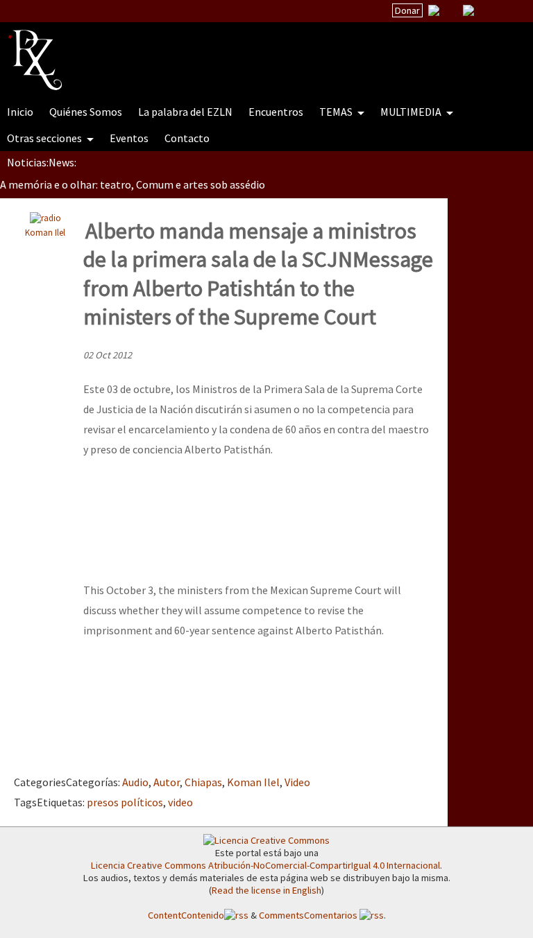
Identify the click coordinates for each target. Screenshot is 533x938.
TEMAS (337, 112)
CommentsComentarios (309, 915)
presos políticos (125, 802)
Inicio (20, 112)
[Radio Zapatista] (272, 51)
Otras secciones (45, 138)
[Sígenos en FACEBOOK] (485, 10)
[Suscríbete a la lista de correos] (433, 12)
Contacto (187, 138)
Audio (135, 782)
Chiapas (203, 782)
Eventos (129, 138)
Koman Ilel (45, 232)
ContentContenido (186, 915)
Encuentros (275, 112)
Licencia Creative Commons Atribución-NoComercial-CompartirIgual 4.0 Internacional (265, 865)
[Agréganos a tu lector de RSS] (510, 11)
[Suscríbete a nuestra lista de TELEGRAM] (468, 10)
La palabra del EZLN (185, 112)
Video (297, 782)
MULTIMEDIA (411, 112)
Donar (407, 10)
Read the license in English (266, 890)
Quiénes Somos (85, 112)
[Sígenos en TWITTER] (451, 10)
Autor (166, 782)
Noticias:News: (41, 162)
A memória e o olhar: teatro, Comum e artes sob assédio (132, 184)
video (180, 802)
